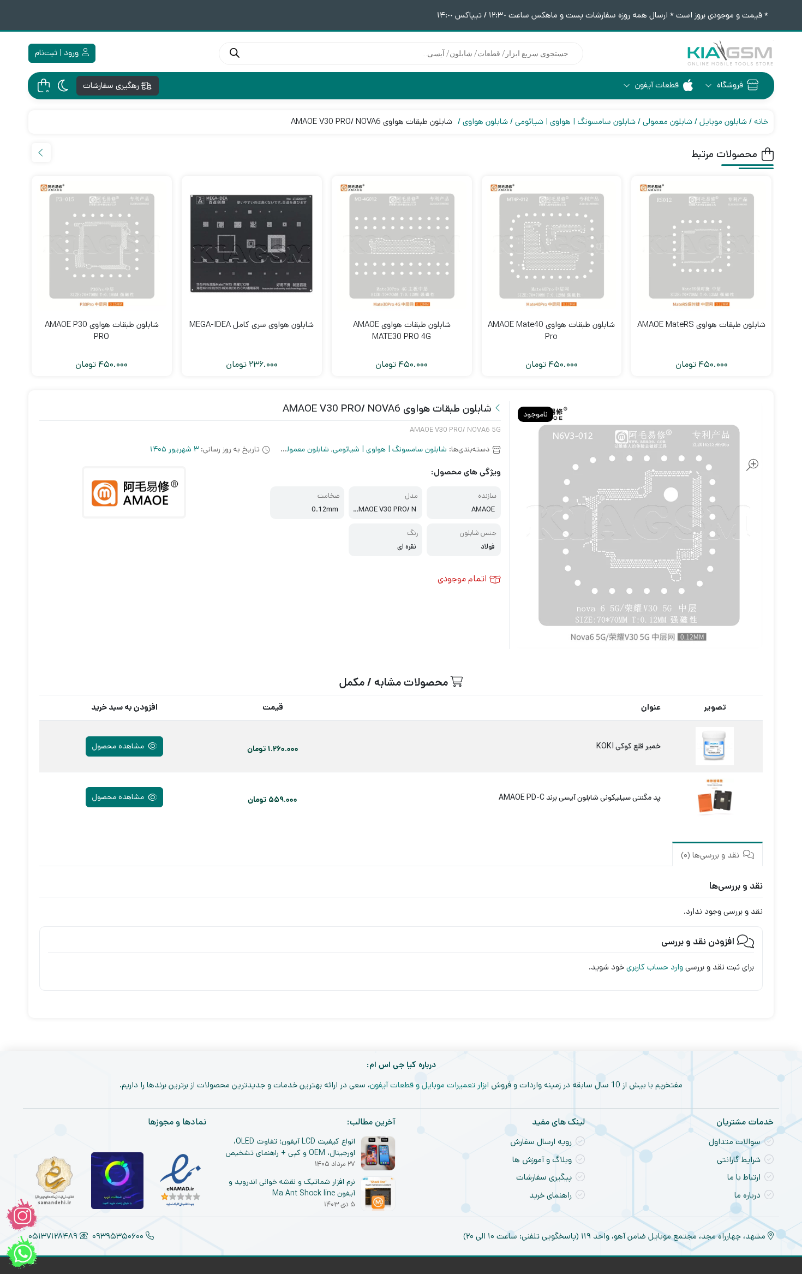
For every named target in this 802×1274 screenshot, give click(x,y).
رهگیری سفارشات (112, 85)
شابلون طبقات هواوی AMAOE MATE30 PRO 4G (402, 331)
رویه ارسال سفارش (541, 1141)
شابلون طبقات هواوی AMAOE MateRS (701, 324)
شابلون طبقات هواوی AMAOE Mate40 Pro (551, 331)
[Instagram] (21, 1215)
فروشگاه (729, 85)
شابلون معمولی (667, 121)
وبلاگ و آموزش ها (542, 1159)
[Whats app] (21, 1252)
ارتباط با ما (744, 1177)
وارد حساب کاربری (654, 967)
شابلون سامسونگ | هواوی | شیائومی (575, 121)
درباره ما (747, 1195)
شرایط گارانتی (739, 1159)
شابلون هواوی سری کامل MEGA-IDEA (251, 324)
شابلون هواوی (485, 121)
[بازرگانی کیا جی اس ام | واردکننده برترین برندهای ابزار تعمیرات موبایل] (730, 53)
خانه (761, 121)
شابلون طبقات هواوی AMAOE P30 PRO (102, 331)
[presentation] (41, 152)
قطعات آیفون (656, 85)
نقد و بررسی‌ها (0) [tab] (711, 855)
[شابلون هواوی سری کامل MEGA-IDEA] (251, 246)
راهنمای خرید (550, 1195)
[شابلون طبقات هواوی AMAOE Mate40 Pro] (552, 246)
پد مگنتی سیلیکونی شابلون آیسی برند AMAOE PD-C (580, 797)
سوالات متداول (735, 1141)
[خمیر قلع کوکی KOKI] (715, 746)
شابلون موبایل (723, 121)
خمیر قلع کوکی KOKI (628, 746)
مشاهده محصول (119, 746)
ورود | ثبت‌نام (58, 52)
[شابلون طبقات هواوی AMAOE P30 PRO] (101, 246)
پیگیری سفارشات (544, 1177)
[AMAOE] (134, 492)
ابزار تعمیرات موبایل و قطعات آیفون (429, 1085)
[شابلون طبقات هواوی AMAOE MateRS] (701, 246)
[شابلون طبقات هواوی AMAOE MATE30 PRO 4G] (401, 246)
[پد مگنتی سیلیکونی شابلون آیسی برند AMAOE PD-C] (715, 797)
